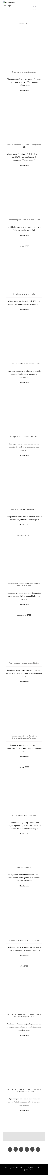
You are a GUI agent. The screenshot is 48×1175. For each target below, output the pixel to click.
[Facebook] (10, 1149)
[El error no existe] (24, 852)
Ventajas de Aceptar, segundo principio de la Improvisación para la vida (24, 1015)
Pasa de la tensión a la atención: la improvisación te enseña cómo (24, 737)
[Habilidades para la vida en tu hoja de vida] (24, 194)
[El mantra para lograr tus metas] (24, 47)
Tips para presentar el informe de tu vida (24, 364)
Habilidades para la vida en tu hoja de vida (24, 220)
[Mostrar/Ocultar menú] (43, 8)
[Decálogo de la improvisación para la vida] (24, 915)
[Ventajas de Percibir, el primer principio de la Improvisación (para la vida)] (24, 1064)
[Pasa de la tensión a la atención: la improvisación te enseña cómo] (24, 710)
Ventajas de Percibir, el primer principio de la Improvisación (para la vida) (24, 1090)
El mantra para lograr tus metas (24, 72)
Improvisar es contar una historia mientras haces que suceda (24, 584)
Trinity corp (33, 1168)
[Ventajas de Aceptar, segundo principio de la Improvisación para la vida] (24, 989)
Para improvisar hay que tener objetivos (24, 663)
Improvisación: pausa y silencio (24, 815)
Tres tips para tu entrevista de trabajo (24, 436)
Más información (24, 90)
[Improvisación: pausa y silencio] (24, 790)
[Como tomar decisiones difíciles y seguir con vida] (24, 119)
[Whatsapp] (38, 1149)
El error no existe (24, 867)
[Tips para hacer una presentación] (24, 484)
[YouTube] (16, 1149)
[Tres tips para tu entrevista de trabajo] (24, 411)
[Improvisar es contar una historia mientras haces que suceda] (24, 558)
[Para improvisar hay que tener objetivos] (24, 638)
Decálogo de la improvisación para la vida (24, 940)
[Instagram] (21, 1149)
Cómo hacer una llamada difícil (24, 294)
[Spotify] (27, 1149)
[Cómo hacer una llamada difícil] (24, 269)
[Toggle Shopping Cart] (34, 8)
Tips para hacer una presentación (24, 509)
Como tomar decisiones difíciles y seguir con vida (24, 146)
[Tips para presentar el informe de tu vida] (24, 338)
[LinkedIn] (32, 1149)
